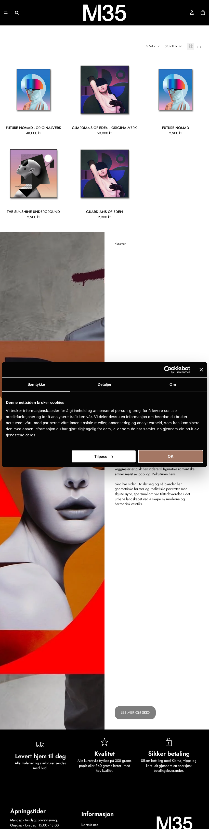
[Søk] (16, 12)
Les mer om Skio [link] (135, 712)
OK (171, 456)
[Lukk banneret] (201, 369)
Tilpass (100, 456)
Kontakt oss (89, 824)
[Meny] (6, 13)
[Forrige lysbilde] (7, 89)
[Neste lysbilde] (59, 89)
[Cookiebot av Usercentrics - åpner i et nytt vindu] (168, 370)
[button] (173, 46)
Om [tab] (172, 384)
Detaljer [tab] (105, 384)
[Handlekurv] (202, 12)
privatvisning (47, 820)
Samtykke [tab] (36, 384)
